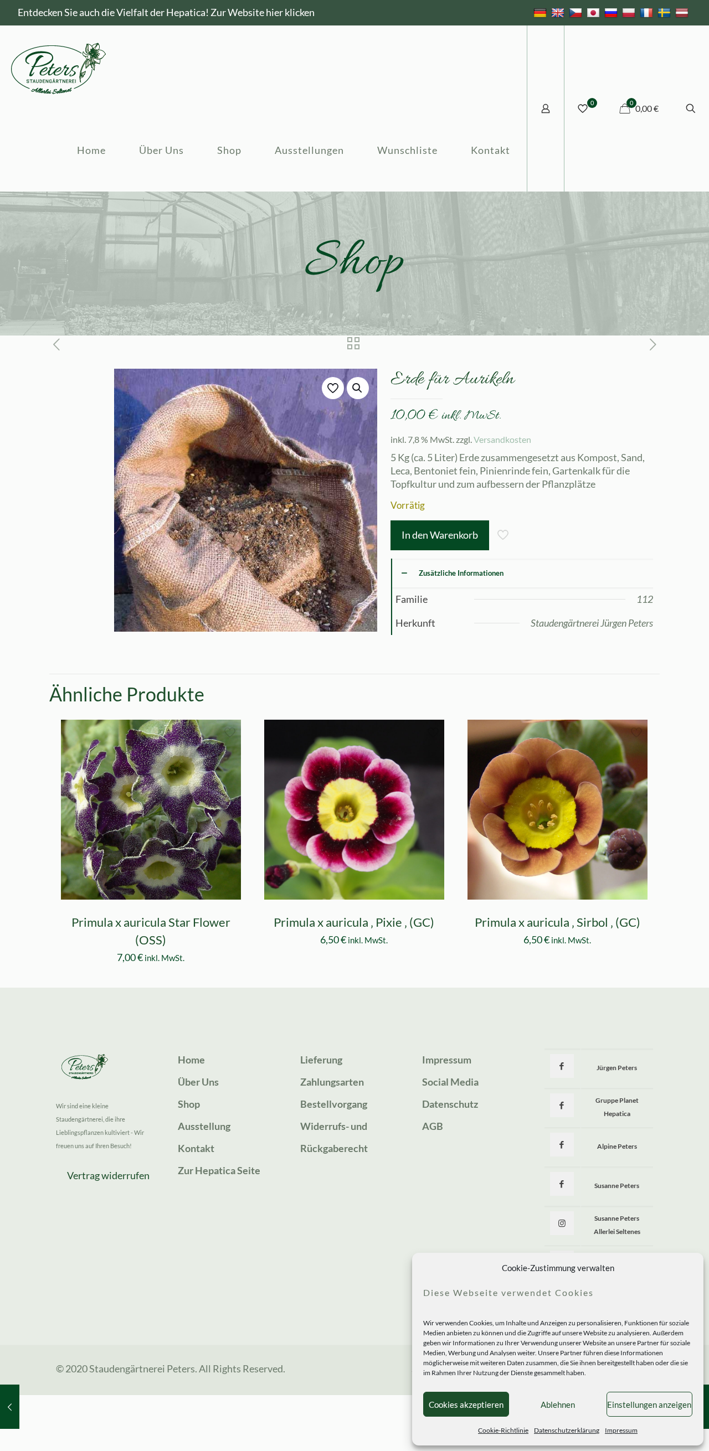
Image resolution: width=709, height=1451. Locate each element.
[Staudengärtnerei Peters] (58, 67)
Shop (189, 1104)
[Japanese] (595, 12)
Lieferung (321, 1060)
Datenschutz (450, 1104)
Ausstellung (204, 1126)
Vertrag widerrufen (108, 1175)
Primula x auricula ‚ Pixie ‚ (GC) (354, 922)
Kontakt (196, 1148)
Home (191, 1060)
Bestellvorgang (333, 1104)
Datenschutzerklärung (566, 1430)
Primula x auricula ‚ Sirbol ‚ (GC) (557, 922)
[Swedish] (665, 12)
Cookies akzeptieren (466, 1404)
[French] (648, 12)
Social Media (450, 1082)
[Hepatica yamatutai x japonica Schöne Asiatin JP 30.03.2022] (9, 1407)
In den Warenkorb (440, 535)
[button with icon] (562, 1066)
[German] (541, 12)
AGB (432, 1126)
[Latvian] (683, 12)
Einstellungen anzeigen (649, 1404)
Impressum (621, 1430)
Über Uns (198, 1082)
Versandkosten (502, 439)
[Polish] (630, 12)
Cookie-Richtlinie (503, 1430)
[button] (358, 388)
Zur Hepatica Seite (219, 1170)
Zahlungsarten (332, 1082)
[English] (559, 12)
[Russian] (612, 12)
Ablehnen (558, 1404)
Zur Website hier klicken (262, 12)
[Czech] (577, 12)
